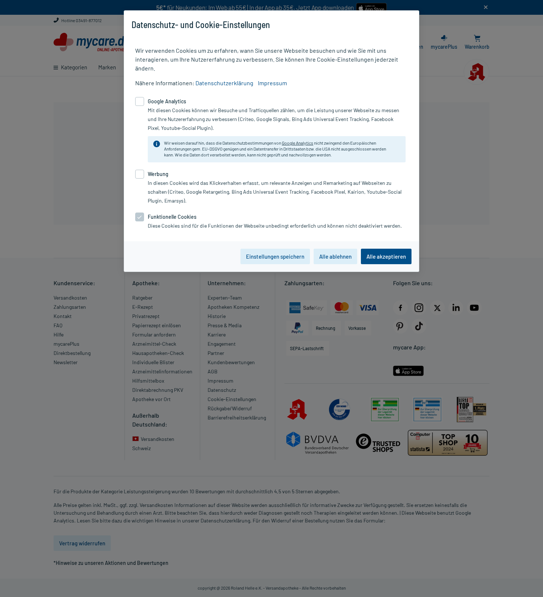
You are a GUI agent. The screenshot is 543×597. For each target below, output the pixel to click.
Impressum (272, 82)
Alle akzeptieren (386, 256)
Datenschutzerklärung (224, 82)
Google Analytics (297, 142)
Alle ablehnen (335, 256)
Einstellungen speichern (275, 256)
